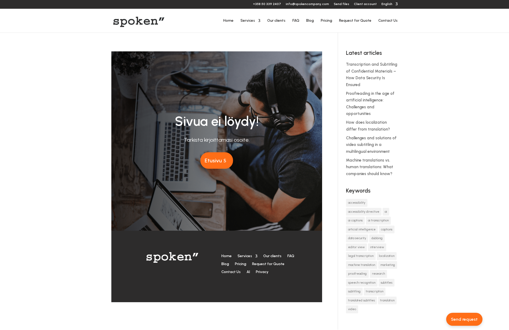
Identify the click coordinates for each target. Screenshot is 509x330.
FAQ (295, 21)
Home (228, 21)
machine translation (361, 265)
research (378, 273)
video (352, 309)
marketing (387, 265)
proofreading (357, 273)
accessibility (356, 202)
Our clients (276, 21)
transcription (374, 291)
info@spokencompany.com (307, 4)
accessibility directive (363, 211)
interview (377, 247)
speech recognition (361, 282)
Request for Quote (355, 21)
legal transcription (361, 256)
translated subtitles (361, 300)
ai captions (355, 220)
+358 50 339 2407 (267, 4)
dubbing (377, 238)
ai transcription (378, 220)
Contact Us (388, 21)
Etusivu (213, 160)
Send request (464, 319)
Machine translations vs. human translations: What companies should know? (369, 167)
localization (386, 256)
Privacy (262, 272)
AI (248, 272)
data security (357, 238)
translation (387, 300)
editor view (356, 247)
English (386, 4)
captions (386, 229)
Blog (310, 21)
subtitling (354, 291)
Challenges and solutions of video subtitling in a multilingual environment (371, 145)
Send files (341, 4)
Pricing (326, 21)
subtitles (386, 282)
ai (386, 211)
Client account (365, 4)
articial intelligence (362, 229)
